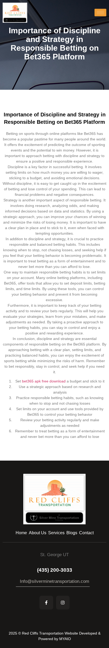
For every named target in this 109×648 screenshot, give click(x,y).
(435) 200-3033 (54, 570)
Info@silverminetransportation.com (54, 581)
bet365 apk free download (44, 381)
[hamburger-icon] (100, 12)
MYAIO (65, 639)
